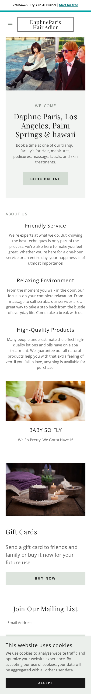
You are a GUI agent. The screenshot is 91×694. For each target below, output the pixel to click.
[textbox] (45, 622)
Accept (45, 683)
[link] (45, 24)
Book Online (45, 179)
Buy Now (45, 578)
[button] (12, 24)
